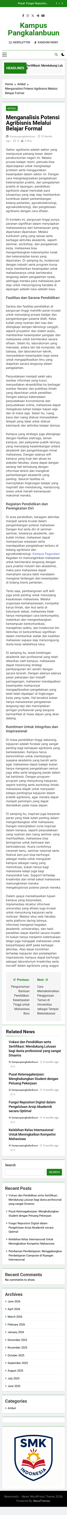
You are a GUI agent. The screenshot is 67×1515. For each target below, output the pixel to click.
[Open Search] (56, 54)
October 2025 (16, 1355)
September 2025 (18, 1363)
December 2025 (17, 1340)
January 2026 (16, 1332)
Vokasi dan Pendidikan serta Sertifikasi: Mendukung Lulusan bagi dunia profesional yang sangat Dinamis (35, 1199)
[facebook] (23, 16)
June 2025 (14, 1386)
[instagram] (27, 16)
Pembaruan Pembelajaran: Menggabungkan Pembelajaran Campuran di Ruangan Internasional (35, 1255)
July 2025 (13, 1378)
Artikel (11, 108)
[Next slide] (62, 3)
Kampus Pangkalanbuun (33, 29)
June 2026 (14, 1301)
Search (10, 1165)
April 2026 (14, 1309)
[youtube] (43, 16)
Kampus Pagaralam (46, 554)
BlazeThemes (41, 1500)
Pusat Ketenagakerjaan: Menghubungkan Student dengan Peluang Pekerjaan (14, 3)
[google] (37, 16)
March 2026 (15, 1316)
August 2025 (15, 1370)
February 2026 (16, 1324)
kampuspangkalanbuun (22, 136)
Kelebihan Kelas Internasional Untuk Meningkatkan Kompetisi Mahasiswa (32, 1134)
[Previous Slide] (56, 3)
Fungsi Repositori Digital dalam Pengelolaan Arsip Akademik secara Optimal (36, 3)
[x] (32, 16)
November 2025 (17, 1347)
